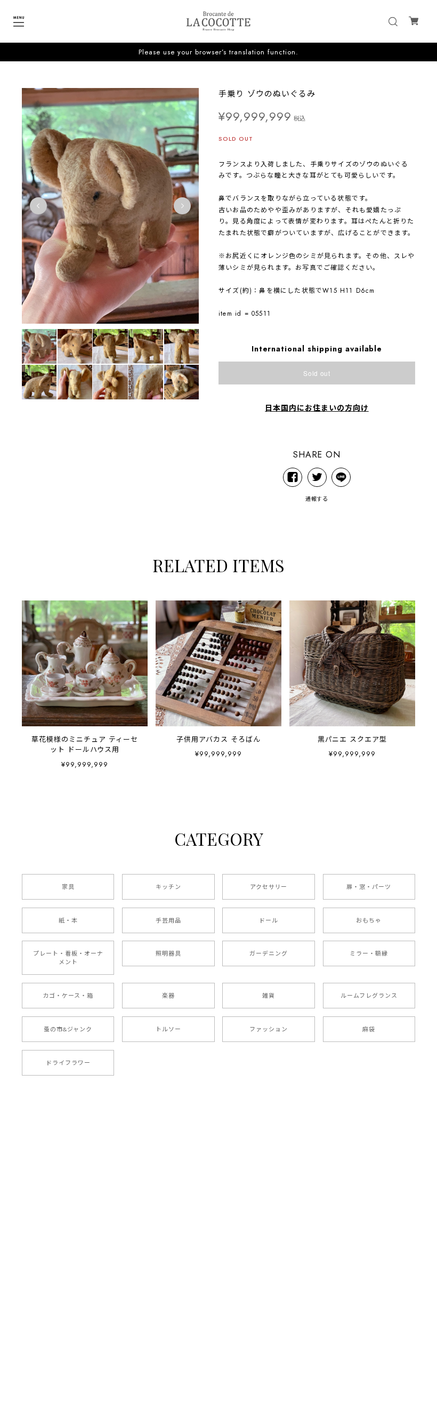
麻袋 (368, 1029)
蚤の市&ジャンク (68, 1029)
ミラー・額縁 (369, 953)
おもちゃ (369, 920)
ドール (268, 920)
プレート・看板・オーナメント (68, 957)
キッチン (168, 887)
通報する (317, 499)
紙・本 (68, 920)
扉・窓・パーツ (368, 887)
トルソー (168, 1029)
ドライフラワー (68, 1063)
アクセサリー (269, 887)
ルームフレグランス (369, 995)
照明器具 (168, 953)
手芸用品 (168, 920)
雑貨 (268, 995)
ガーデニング (268, 953)
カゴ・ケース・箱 (68, 995)
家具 (68, 887)
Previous (38, 205)
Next (182, 205)
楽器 (168, 995)
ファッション (268, 1029)
